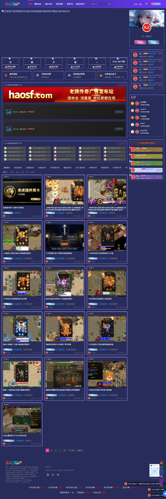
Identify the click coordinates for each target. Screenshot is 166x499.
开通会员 (156, 4)
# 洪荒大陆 (112, 213)
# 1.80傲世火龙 (28, 258)
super (141, 69)
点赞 (22, 172)
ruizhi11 (143, 109)
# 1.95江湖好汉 (113, 304)
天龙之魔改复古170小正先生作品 (14, 435)
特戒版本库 (105, 167)
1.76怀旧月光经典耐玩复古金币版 (15, 299)
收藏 (32, 172)
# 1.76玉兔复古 (113, 349)
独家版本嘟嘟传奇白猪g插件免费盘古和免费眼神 (63, 390)
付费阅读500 (93, 213)
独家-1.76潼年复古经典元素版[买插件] (16, 390)
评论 (27, 172)
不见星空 (143, 116)
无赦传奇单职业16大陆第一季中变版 (58, 344)
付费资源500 (50, 213)
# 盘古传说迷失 (70, 304)
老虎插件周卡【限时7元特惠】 (14, 207)
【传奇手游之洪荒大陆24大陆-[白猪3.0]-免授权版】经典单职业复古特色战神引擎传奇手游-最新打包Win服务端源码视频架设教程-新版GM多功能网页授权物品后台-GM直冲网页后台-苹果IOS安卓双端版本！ (107, 210)
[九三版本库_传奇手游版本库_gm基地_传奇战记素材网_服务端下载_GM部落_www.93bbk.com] (14, 462)
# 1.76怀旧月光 (28, 304)
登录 (135, 4)
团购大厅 (18, 213)
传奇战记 (59, 470)
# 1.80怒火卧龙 (113, 395)
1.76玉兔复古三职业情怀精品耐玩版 (100, 344)
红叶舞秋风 (139, 148)
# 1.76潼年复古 (28, 395)
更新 (11, 172)
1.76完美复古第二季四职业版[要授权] (59, 253)
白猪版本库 (30, 167)
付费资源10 (93, 395)
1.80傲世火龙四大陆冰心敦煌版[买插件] (17, 253)
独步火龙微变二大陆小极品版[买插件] (16, 344)
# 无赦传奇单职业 (71, 349)
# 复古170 (28, 441)
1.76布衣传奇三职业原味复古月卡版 (100, 253)
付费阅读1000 (51, 395)
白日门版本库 (80, 167)
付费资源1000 (9, 441)
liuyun (142, 123)
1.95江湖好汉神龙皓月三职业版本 (100, 299)
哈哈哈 (141, 85)
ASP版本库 (93, 167)
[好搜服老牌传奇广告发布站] (64, 94)
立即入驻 (122, 85)
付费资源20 (8, 213)
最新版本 (7, 167)
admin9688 (141, 77)
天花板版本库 (55, 167)
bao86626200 (141, 61)
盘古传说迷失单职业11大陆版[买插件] (59, 299)
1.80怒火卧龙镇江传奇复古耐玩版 (100, 390)
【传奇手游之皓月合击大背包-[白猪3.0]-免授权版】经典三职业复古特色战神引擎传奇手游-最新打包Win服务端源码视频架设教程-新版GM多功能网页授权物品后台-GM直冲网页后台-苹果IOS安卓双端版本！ (65, 210)
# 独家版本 (71, 395)
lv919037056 (141, 53)
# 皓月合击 (69, 213)
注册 (140, 4)
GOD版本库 (117, 167)
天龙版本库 (42, 167)
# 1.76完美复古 (70, 258)
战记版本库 (18, 167)
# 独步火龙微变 (28, 349)
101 (64, 450)
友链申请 (48, 467)
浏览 (17, 172)
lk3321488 (138, 176)
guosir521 (143, 130)
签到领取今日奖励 (147, 143)
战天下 (138, 169)
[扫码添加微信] (161, 476)
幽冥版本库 (67, 167)
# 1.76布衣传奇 (113, 258)
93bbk (67, 470)
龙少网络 (143, 102)
